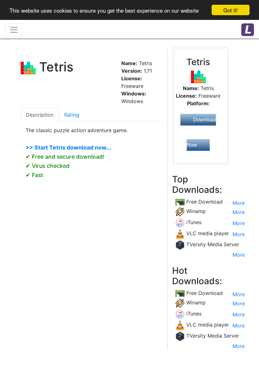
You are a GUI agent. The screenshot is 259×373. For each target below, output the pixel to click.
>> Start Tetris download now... (68, 147)
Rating (71, 115)
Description (39, 115)
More (238, 203)
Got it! (230, 10)
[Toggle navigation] (14, 29)
